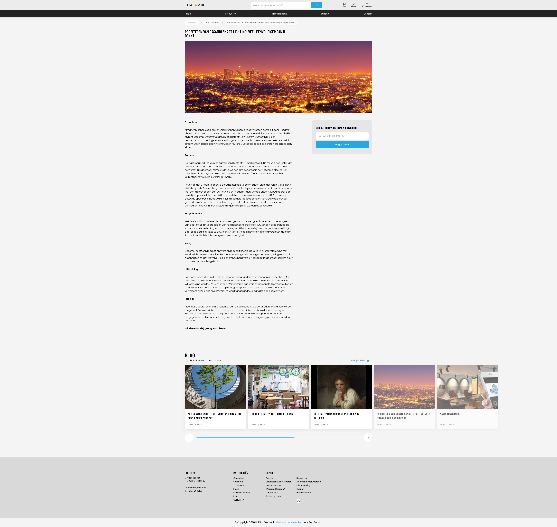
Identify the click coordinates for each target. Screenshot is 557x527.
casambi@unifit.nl (197, 487)
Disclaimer (301, 478)
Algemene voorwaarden (308, 481)
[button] (189, 437)
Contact (368, 13)
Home (188, 13)
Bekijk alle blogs (360, 360)
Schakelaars (239, 485)
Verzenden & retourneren (279, 481)
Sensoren (238, 481)
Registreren (342, 144)
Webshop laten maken (289, 522)
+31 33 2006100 (195, 490)
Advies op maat (274, 496)
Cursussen (238, 499)
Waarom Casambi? (275, 489)
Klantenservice (273, 485)
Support (325, 13)
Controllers (238, 478)
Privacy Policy (303, 485)
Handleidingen (279, 13)
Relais (236, 489)
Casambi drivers (241, 492)
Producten (230, 13)
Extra (235, 496)
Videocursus (272, 492)
